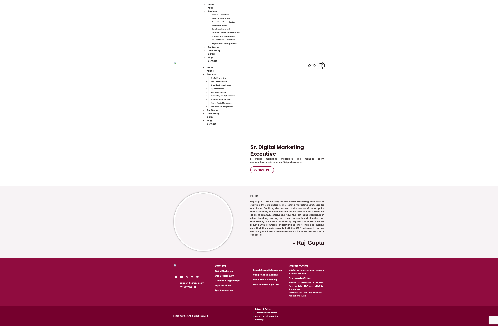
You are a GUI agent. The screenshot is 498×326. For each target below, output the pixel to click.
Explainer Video (219, 25)
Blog (209, 120)
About (210, 70)
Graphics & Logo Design (223, 22)
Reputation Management (224, 43)
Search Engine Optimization (226, 32)
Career (210, 116)
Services (212, 11)
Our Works (212, 110)
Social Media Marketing (223, 40)
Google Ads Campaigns (223, 36)
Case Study (213, 113)
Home (210, 67)
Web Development (221, 18)
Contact (212, 60)
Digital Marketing (220, 15)
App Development (221, 29)
